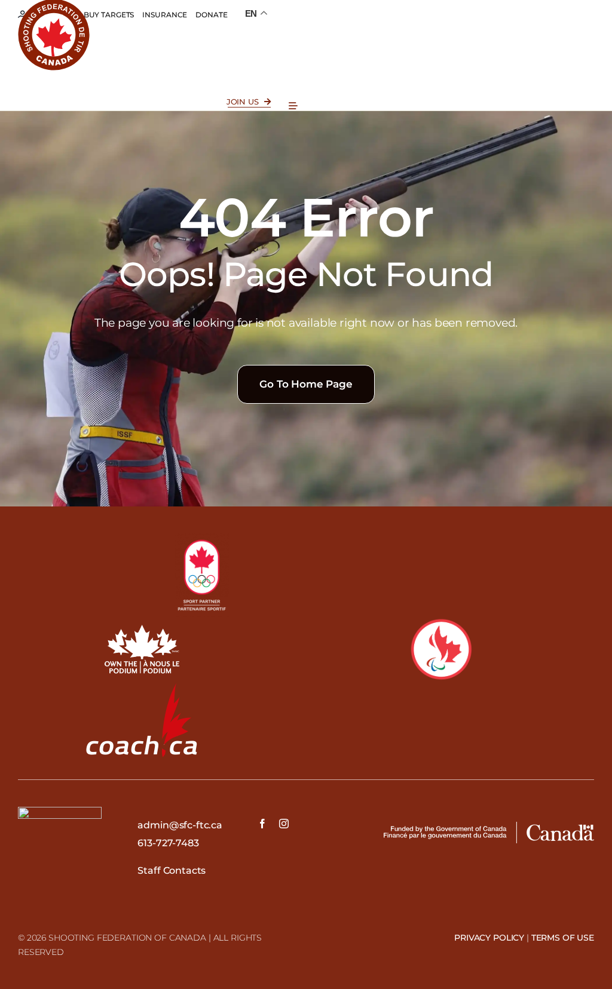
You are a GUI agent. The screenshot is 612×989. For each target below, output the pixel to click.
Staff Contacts (171, 870)
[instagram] (284, 823)
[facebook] (262, 823)
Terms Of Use (562, 937)
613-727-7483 (167, 843)
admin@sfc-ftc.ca (179, 825)
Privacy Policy (489, 937)
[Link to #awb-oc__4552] (293, 106)
